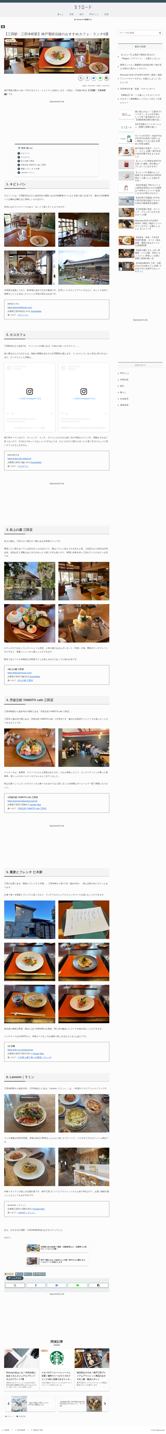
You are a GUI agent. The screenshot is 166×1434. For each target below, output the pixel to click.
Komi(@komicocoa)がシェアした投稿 (29, 428)
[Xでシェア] (80, 78)
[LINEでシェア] (100, 78)
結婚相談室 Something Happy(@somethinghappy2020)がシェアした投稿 (90, 428)
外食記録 (10, 1274)
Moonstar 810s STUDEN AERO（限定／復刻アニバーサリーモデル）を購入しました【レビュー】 (141, 79)
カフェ (29, 1274)
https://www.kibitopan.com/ (20, 307)
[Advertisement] (56, 122)
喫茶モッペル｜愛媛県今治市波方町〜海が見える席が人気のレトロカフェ (141, 67)
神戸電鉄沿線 (40, 1274)
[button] (106, 78)
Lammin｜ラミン (28, 172)
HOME (6, 1430)
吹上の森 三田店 (27, 161)
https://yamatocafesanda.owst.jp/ (22, 801)
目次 (23, 148)
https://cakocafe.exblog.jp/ (19, 459)
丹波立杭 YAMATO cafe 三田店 (33, 165)
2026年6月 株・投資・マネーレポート (137, 89)
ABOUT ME (38, 1430)
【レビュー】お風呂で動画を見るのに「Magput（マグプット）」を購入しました (140, 57)
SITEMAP (21, 1430)
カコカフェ (25, 157)
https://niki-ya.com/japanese (20, 1050)
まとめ (20, 1274)
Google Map (35, 805)
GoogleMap (36, 311)
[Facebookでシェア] (87, 78)
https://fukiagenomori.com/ (20, 673)
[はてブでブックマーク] (93, 78)
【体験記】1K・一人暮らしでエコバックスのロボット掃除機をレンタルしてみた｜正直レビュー (141, 99)
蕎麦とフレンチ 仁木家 (30, 169)
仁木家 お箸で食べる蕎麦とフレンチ (35, 1057)
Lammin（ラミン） (27, 1212)
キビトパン (25, 153)
